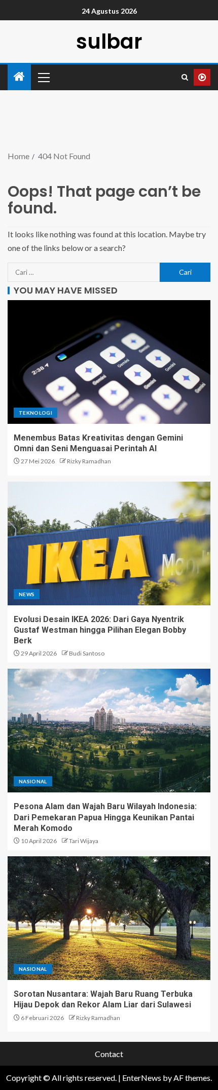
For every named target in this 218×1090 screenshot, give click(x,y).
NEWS (26, 594)
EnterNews (141, 1077)
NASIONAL (33, 781)
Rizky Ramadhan (89, 461)
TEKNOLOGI (35, 413)
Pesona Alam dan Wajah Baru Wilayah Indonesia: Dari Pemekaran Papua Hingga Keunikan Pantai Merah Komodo (105, 817)
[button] (43, 77)
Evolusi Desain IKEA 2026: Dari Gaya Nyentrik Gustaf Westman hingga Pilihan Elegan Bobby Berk (100, 630)
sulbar (109, 41)
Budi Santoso (86, 653)
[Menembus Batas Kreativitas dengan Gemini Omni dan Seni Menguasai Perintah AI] (109, 362)
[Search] (184, 77)
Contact (109, 1054)
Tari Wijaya (83, 841)
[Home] (19, 76)
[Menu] (43, 77)
